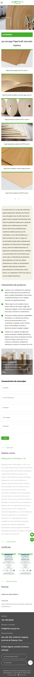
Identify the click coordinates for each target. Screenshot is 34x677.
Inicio (2, 18)
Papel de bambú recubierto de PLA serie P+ (17, 119)
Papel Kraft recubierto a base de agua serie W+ (17, 168)
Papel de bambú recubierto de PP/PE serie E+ (17, 144)
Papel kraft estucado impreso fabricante (18, 467)
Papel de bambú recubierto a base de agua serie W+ (17, 95)
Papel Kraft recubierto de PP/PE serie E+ (17, 193)
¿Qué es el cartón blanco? (9, 594)
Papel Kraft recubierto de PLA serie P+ (17, 70)
